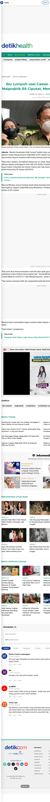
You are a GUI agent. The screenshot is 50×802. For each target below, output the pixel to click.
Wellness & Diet (34, 55)
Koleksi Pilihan (21, 60)
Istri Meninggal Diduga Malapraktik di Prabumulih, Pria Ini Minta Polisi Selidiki (20, 437)
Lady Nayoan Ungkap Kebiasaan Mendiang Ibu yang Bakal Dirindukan (10, 611)
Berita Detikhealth (20, 77)
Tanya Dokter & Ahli (37, 60)
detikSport (37, 765)
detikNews (37, 751)
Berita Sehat (20, 55)
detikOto (37, 771)
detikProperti (38, 774)
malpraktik (19, 406)
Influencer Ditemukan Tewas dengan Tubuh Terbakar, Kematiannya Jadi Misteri (31, 611)
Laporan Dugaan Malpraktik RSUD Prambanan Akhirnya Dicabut (19, 444)
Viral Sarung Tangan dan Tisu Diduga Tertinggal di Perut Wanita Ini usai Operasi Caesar (20, 423)
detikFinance (38, 756)
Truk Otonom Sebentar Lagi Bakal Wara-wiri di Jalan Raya (31, 583)
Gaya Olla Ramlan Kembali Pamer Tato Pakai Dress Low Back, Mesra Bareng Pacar (13, 549)
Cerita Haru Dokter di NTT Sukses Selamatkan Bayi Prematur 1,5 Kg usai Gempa (21, 430)
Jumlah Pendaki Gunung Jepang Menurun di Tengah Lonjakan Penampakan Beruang (10, 585)
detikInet (37, 759)
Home (10, 55)
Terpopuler (8, 60)
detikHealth (6, 77)
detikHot (37, 762)
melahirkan (30, 406)
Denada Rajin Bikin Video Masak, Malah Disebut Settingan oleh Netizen (14, 522)
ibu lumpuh (7, 406)
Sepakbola (37, 768)
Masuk (45, 2)
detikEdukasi (38, 754)
